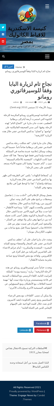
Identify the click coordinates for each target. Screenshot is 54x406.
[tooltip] (3, 27)
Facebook (41, 323)
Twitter (24, 323)
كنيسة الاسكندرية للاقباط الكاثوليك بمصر (27, 34)
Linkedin (24, 330)
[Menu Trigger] (47, 6)
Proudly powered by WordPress (26, 391)
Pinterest (42, 330)
